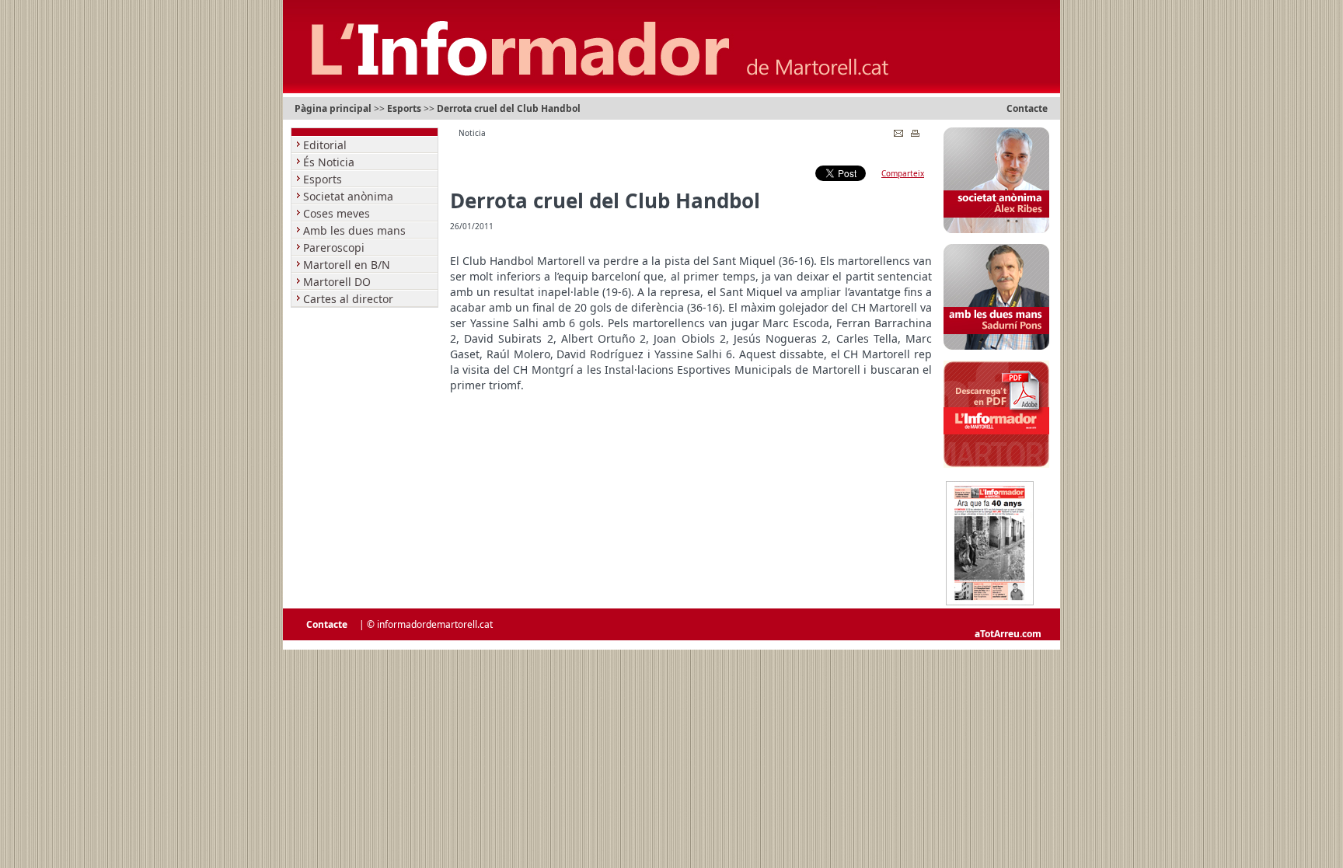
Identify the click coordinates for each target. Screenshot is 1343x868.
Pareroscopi (335, 247)
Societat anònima (349, 196)
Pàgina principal (333, 108)
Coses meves (338, 213)
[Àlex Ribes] (996, 230)
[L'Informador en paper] (990, 602)
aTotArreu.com (1008, 633)
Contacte (1027, 108)
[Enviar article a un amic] (898, 129)
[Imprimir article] (915, 129)
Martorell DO (338, 281)
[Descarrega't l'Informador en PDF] (996, 464)
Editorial (326, 145)
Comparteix (902, 173)
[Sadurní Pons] (996, 346)
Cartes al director (349, 298)
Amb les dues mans (356, 230)
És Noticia (330, 162)
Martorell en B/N (348, 264)
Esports (404, 108)
